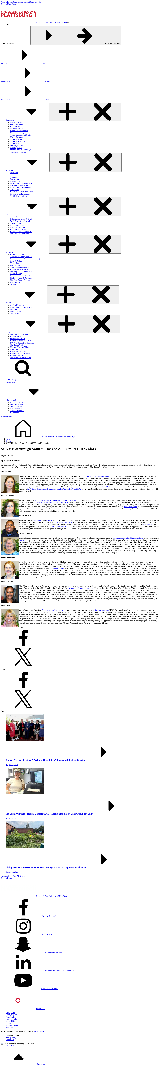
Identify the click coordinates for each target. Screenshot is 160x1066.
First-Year (14, 173)
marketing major (58, 568)
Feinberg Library (16, 146)
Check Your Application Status (21, 192)
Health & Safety (16, 274)
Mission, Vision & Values (19, 347)
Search (5, 43)
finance (80, 588)
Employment (10, 1013)
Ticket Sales (14, 314)
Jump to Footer (35, 2)
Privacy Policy (11, 1038)
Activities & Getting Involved (21, 257)
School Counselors (17, 406)
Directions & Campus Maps (20, 358)
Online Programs (16, 124)
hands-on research (130, 507)
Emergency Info (12, 1015)
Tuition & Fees (15, 217)
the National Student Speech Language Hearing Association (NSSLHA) (54, 489)
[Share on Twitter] (23, 665)
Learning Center (16, 148)
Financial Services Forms (19, 234)
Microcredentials (16, 129)
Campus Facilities (16, 356)
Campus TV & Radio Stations (21, 269)
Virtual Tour (14, 263)
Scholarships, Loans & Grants (21, 219)
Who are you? (11, 400)
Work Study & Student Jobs (20, 221)
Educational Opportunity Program (22, 183)
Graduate (13, 177)
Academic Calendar (17, 141)
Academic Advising (17, 143)
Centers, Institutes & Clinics (20, 341)
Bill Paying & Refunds (18, 225)
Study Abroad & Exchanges (20, 150)
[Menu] (68, 22)
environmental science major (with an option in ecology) (55, 500)
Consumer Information (18, 351)
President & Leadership (19, 334)
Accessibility (10, 1021)
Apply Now (14, 190)
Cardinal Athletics (17, 305)
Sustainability (15, 284)
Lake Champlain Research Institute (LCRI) (52, 502)
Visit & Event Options (18, 196)
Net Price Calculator (17, 227)
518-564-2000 (38, 1031)
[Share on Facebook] (23, 647)
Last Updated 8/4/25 (8, 1046)
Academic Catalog (17, 139)
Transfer (13, 175)
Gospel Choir (148, 524)
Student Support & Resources (21, 278)
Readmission (15, 181)
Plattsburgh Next (16, 345)
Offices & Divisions (17, 339)
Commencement (16, 282)
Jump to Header (7, 2)
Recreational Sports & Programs (22, 307)
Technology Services (18, 152)
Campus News (15, 337)
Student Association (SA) (58, 527)
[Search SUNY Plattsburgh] (23, 376)
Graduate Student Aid (18, 230)
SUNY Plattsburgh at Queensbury (22, 343)
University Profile (16, 349)
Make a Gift (10, 382)
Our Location (15, 265)
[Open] (85, 112)
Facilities (13, 309)
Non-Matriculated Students (20, 185)
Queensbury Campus (18, 133)
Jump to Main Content (21, 2)
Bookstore (9, 1027)
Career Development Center (20, 135)
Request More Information (20, 194)
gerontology (24, 540)
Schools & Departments (19, 131)
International (15, 179)
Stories (8, 441)
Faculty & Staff (16, 409)
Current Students (16, 402)
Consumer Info (11, 1019)
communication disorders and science (99, 476)
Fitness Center (15, 311)
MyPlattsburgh (11, 380)
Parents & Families (17, 404)
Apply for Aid (15, 223)
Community (14, 413)
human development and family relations (128, 538)
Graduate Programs (17, 126)
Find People (10, 1017)
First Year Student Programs (20, 280)
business (49, 520)
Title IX (8, 1023)
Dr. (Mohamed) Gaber (64, 522)
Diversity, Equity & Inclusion (21, 272)
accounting (38, 520)
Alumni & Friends (17, 411)
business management (101, 610)
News (8, 439)
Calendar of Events (17, 255)
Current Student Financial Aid (21, 232)
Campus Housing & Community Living (25, 259)
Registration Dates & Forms (20, 188)
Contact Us (10, 1040)
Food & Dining (16, 261)
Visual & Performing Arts (19, 267)
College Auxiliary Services (20, 353)
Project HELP (107, 487)
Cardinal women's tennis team (53, 610)
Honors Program (16, 137)
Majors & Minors (16, 122)
